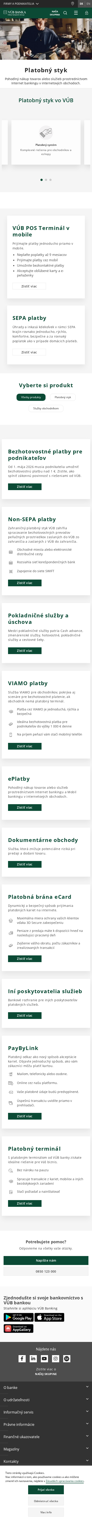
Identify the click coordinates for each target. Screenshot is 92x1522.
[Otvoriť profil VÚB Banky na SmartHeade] (66, 1358)
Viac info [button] (46, 1512)
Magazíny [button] (11, 1449)
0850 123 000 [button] (46, 1271)
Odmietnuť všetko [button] (46, 1501)
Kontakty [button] (11, 1461)
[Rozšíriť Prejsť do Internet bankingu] (86, 13)
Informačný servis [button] (18, 1412)
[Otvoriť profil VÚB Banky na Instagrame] (55, 1358)
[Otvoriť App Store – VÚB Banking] (49, 1317)
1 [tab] (41, 180)
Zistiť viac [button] (29, 286)
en (88, 4)
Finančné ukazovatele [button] (22, 1436)
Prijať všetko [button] (46, 1490)
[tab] (31, 397)
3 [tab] (50, 180)
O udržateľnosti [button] (16, 1399)
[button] (65, 13)
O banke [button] (10, 1387)
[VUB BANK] (15, 13)
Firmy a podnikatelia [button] (19, 4)
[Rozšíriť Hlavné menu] (76, 13)
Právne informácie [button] (19, 1424)
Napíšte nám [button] (46, 1260)
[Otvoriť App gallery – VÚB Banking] (18, 1328)
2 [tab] (46, 180)
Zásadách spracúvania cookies (65, 1481)
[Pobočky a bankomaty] (74, 3)
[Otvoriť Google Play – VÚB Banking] (19, 1317)
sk (81, 4)
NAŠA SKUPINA (55, 13)
